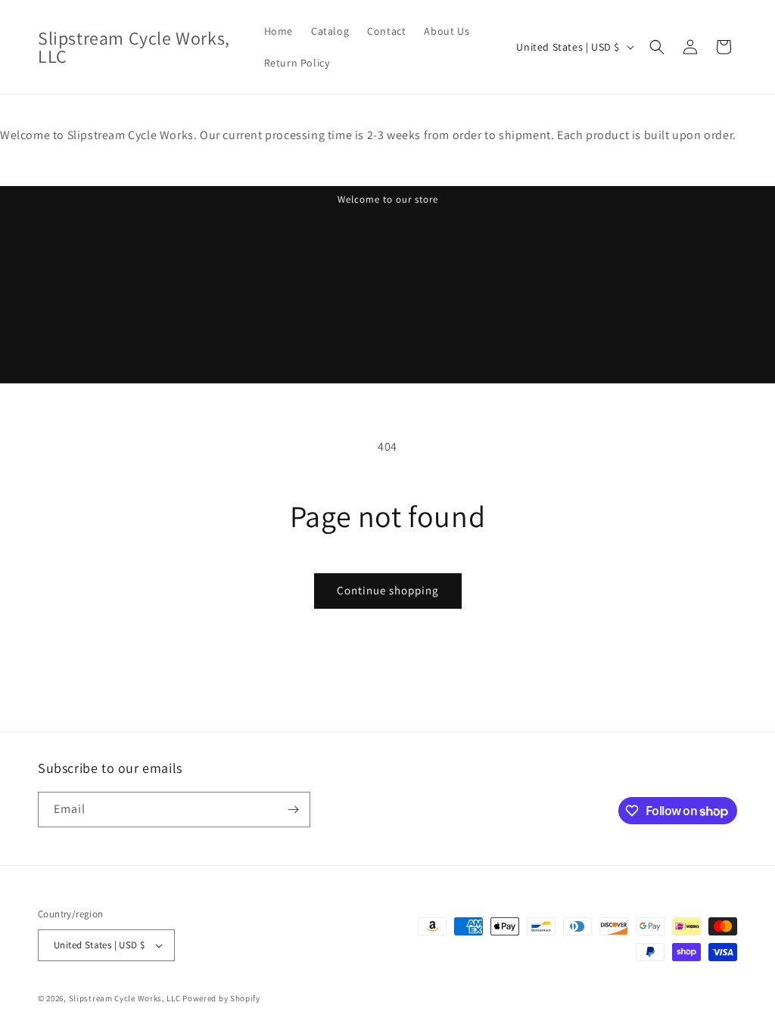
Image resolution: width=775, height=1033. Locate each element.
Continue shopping (388, 590)
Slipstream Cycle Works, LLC (125, 998)
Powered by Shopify (221, 998)
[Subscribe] (293, 809)
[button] (657, 47)
